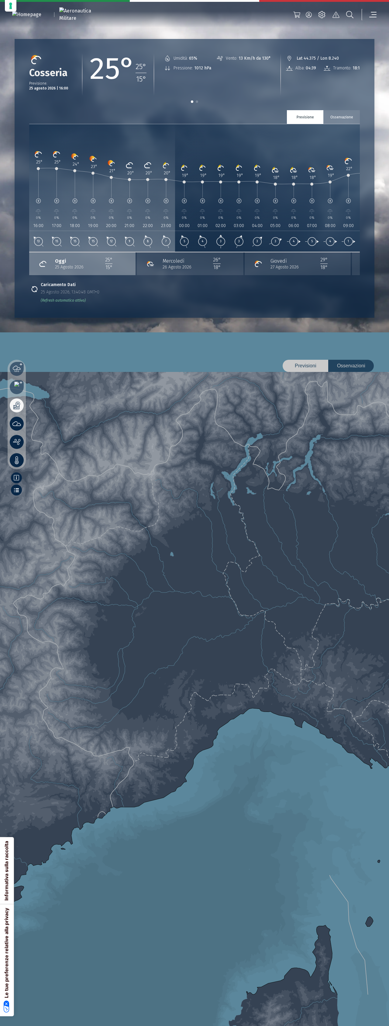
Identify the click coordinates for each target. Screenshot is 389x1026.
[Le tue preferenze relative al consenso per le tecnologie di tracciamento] (10, 6)
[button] (192, 101)
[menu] (369, 15)
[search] (349, 15)
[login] (308, 15)
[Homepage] (26, 15)
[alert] (335, 15)
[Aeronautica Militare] (83, 14)
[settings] (321, 15)
